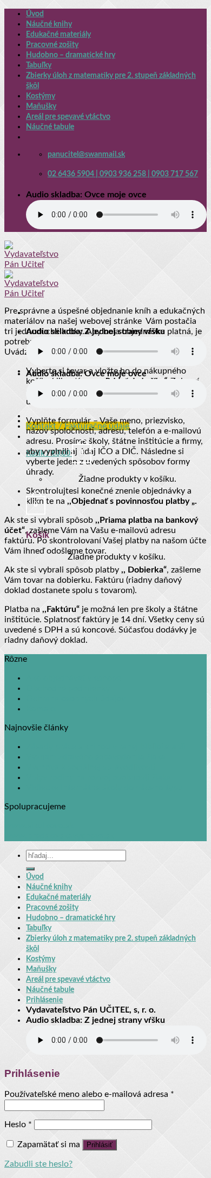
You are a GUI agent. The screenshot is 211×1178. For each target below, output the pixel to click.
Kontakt (41, 708)
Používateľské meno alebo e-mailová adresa (89, 1094)
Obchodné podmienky (68, 688)
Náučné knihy (49, 24)
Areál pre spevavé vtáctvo (68, 116)
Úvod (35, 14)
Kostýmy (40, 96)
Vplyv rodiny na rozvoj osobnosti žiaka (98, 777)
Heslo (18, 1124)
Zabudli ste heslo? (38, 1164)
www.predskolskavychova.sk (59, 835)
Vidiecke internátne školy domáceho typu (104, 787)
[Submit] (30, 868)
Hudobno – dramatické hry (70, 55)
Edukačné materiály (58, 34)
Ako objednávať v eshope (73, 678)
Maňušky (41, 106)
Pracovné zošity (52, 45)
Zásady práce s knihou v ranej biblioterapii (106, 746)
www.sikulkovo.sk (39, 825)
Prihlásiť (100, 1145)
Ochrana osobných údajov (76, 698)
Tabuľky (38, 65)
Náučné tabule (50, 127)
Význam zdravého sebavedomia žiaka (96, 757)
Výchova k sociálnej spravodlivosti (91, 767)
